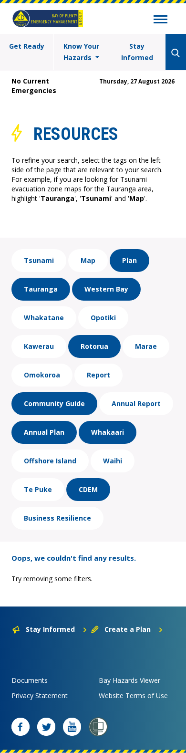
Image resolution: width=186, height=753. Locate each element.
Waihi (112, 460)
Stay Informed (137, 52)
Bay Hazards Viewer (129, 680)
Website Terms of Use (133, 695)
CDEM (88, 489)
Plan (129, 260)
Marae (146, 346)
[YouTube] (72, 727)
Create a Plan (128, 629)
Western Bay (106, 288)
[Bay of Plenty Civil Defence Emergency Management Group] (47, 18)
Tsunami (39, 260)
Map (88, 260)
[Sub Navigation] (160, 20)
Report (98, 374)
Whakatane (44, 317)
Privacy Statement (39, 695)
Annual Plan (44, 432)
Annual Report (136, 403)
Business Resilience (57, 518)
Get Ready (26, 46)
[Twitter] (46, 727)
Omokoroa (42, 374)
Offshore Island (50, 460)
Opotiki (103, 317)
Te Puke (38, 489)
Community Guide (54, 403)
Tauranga (41, 288)
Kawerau (39, 346)
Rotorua (94, 346)
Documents (29, 680)
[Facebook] (20, 727)
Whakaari (107, 432)
